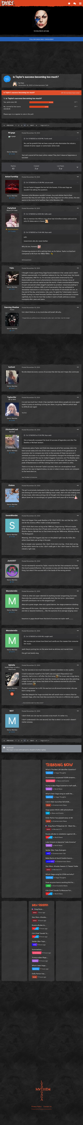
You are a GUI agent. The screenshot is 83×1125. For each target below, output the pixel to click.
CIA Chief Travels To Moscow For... (59, 890)
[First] (4, 125)
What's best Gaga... (39, 965)
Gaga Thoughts (60, 773)
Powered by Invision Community (41, 1109)
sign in (10, 114)
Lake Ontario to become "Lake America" (61, 842)
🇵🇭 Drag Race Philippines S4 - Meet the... (61, 825)
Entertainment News (60, 805)
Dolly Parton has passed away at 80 (59, 817)
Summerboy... (37, 949)
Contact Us (47, 1106)
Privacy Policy (36, 1106)
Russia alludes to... (39, 925)
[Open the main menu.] (80, 3)
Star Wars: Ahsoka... (39, 917)
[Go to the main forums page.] (74, 3)
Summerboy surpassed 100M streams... (61, 777)
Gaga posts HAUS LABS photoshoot (59, 809)
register (17, 114)
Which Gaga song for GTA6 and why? (60, 874)
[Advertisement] (41, 57)
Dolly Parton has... (39, 973)
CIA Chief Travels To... (40, 933)
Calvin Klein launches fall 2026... (58, 801)
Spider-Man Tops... (39, 941)
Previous (10, 125)
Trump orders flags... (40, 957)
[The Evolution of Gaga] (41, 21)
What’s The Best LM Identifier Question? (61, 769)
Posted (31, 133)
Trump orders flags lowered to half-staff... (61, 785)
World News (58, 789)
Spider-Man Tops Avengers (56, 850)
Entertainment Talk (41, 85)
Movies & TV (57, 829)
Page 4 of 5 (44, 125)
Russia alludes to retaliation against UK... (61, 833)
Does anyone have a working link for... (60, 882)
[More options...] (78, 133)
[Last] (36, 125)
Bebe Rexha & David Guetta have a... (59, 858)
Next (32, 125)
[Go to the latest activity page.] (69, 3)
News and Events (63, 781)
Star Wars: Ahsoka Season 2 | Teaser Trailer (62, 866)
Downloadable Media (60, 885)
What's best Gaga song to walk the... (60, 793)
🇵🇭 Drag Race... (38, 909)
